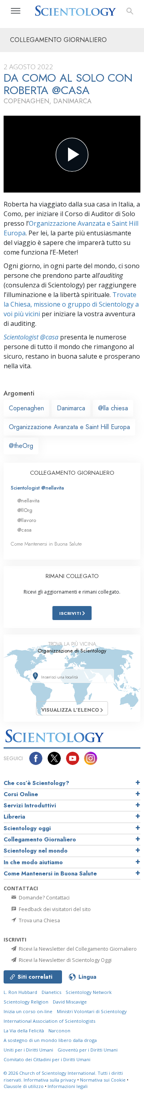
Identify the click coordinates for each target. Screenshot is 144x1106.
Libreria (14, 817)
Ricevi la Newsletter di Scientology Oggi (65, 959)
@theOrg (21, 445)
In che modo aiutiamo (33, 862)
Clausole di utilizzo (24, 1086)
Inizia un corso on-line (28, 1011)
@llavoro (26, 520)
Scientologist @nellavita (37, 488)
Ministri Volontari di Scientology (92, 1011)
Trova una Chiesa (39, 920)
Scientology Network (89, 992)
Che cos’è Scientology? (36, 783)
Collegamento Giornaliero (40, 839)
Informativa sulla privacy (50, 1080)
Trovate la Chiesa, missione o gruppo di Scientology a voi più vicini (71, 304)
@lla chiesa (113, 408)
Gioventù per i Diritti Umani (88, 1050)
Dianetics (51, 992)
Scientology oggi (27, 828)
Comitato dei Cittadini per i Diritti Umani (47, 1059)
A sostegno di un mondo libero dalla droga (50, 1040)
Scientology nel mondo (36, 851)
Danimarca (71, 408)
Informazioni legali (68, 1086)
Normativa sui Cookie (103, 1080)
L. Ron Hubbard (20, 992)
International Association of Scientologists (49, 1021)
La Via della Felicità (24, 1031)
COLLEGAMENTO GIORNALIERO (72, 473)
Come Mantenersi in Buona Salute (46, 544)
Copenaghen (26, 408)
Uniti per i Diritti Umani (28, 1050)
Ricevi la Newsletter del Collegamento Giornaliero (77, 948)
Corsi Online (21, 794)
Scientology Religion (26, 1002)
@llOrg (24, 510)
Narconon (59, 1031)
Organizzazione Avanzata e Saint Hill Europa (69, 427)
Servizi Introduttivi (30, 805)
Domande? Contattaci (44, 897)
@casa (24, 530)
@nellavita (28, 500)
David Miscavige (70, 1002)
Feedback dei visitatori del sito (54, 909)
